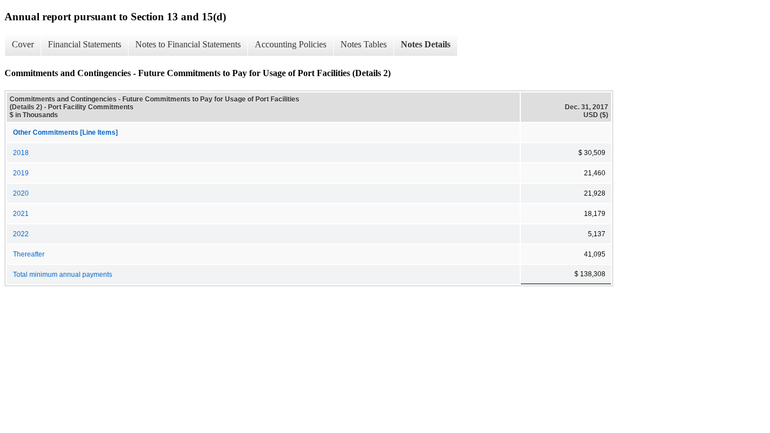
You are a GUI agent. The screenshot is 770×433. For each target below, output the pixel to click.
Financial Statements (84, 44)
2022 (21, 234)
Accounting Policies (290, 44)
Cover (23, 44)
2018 (21, 152)
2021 (21, 213)
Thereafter (29, 254)
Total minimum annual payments (62, 274)
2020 (21, 193)
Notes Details (425, 44)
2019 (21, 173)
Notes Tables (363, 44)
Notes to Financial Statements (188, 44)
